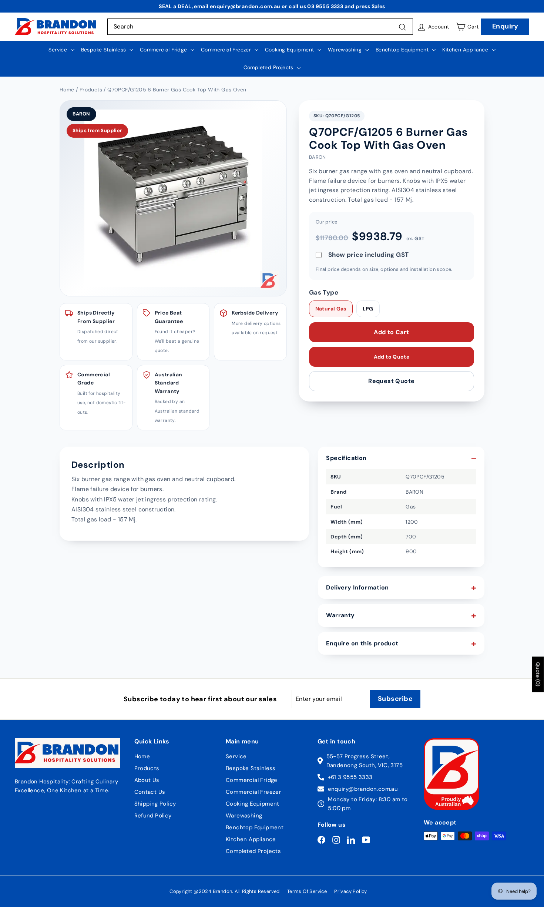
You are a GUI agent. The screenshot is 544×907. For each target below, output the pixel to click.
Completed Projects (269, 67)
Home (142, 756)
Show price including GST (368, 255)
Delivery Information (357, 587)
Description (97, 464)
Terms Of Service (307, 891)
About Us (146, 780)
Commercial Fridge (164, 49)
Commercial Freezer (227, 49)
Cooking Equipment (290, 49)
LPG (368, 309)
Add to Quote (391, 356)
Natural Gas (330, 309)
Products (146, 768)
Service (58, 49)
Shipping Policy (155, 803)
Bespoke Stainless (104, 49)
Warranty (340, 615)
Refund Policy (153, 815)
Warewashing (345, 49)
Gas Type (323, 292)
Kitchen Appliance (466, 49)
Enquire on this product (362, 643)
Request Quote (391, 381)
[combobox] (260, 27)
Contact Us (149, 792)
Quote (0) (538, 674)
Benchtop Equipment (403, 49)
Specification (346, 458)
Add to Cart (391, 332)
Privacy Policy (350, 891)
